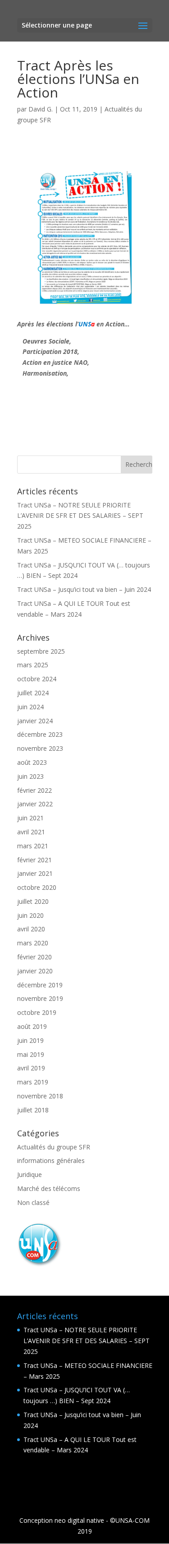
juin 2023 (30, 776)
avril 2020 (31, 929)
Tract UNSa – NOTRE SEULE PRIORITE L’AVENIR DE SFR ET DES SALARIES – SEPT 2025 (80, 516)
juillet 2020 (33, 901)
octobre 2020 (36, 887)
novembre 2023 (40, 748)
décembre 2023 (40, 734)
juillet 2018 (33, 1110)
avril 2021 (31, 832)
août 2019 (32, 1026)
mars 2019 (32, 1082)
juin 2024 (30, 706)
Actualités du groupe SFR (53, 1147)
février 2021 (34, 860)
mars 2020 (32, 943)
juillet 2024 (33, 692)
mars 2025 (32, 664)
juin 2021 (30, 818)
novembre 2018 (40, 1096)
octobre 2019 (36, 1012)
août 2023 (32, 762)
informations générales (51, 1160)
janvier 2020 (35, 971)
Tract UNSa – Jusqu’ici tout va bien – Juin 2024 (84, 589)
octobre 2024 (36, 678)
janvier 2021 (35, 873)
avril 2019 (31, 1068)
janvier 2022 (35, 804)
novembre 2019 (40, 998)
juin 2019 (30, 1040)
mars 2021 (32, 846)
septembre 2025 (41, 651)
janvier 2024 (35, 720)
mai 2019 (30, 1054)
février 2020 (34, 957)
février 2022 (34, 790)
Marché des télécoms (48, 1188)
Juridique (29, 1174)
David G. (40, 109)
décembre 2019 (40, 985)
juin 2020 (30, 915)
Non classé (33, 1202)
